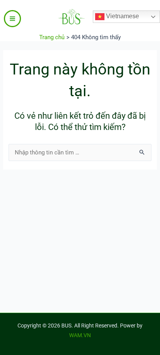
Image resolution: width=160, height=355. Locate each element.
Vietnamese (121, 16)
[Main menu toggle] (12, 18)
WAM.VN (80, 335)
